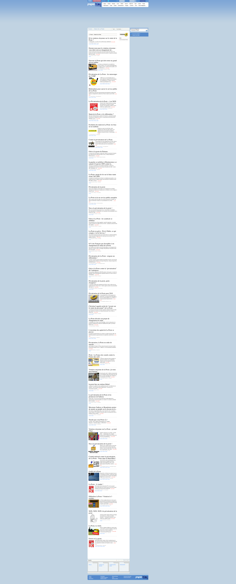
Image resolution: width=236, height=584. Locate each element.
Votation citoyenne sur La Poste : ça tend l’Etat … (103, 430)
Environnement (121, 5)
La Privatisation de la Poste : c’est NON (102, 101)
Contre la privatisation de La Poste (100, 139)
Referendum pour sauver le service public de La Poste (103, 90)
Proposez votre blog (135, 35)
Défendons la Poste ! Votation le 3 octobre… (100, 497)
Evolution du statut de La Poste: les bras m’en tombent (102, 125)
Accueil (90, 576)
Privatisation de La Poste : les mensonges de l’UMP (103, 75)
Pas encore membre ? (136, 33)
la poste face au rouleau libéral (99, 384)
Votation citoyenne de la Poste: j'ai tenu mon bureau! (102, 370)
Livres (118, 3)
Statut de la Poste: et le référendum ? (101, 114)
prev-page (124, 560)
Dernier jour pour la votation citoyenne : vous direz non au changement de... (102, 49)
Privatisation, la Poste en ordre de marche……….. (100, 343)
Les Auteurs (119, 29)
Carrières (131, 5)
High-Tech (131, 3)
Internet (126, 3)
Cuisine (115, 5)
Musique (113, 3)
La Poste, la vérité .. (95, 526)
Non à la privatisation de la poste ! (100, 443)
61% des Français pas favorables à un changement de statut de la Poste (101, 244)
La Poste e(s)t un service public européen (103, 197)
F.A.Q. (113, 577)
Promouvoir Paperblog (127, 576)
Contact (90, 577)
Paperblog (94, 5)
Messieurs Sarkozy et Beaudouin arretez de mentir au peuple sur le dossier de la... (103, 408)
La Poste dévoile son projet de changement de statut (99, 319)
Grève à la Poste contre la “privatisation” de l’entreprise (103, 269)
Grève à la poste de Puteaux (98, 151)
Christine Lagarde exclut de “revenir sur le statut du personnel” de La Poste (102, 307)
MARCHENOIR (122, 564)
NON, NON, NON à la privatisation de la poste (103, 512)
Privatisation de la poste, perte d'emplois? (99, 282)
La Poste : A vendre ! (96, 484)
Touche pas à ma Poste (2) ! (98, 419)
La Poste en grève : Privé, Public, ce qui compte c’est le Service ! (102, 232)
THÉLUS (90, 564)
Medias (122, 3)
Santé (111, 5)
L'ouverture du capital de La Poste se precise (101, 331)
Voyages (126, 5)
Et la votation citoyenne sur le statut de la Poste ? (103, 39)
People (144, 3)
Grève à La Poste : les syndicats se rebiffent (100, 219)
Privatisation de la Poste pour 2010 (101, 293)
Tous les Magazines (142, 5)
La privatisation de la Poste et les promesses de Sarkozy (100, 396)
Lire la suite (113, 41)
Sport (136, 3)
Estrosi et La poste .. (95, 538)
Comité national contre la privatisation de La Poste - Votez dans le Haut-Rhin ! (102, 457)
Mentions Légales (103, 578)
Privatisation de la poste (97, 187)
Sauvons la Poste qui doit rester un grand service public (103, 61)
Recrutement (91, 578)
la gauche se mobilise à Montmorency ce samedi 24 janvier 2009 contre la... (103, 163)
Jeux (114, 29)
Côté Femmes (105, 5)
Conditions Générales (104, 577)
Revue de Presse (115, 576)
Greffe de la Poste (95, 471)
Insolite (139, 3)
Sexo (136, 5)
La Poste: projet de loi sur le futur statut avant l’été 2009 (102, 175)
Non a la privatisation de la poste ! (100, 208)
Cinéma (109, 3)
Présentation (102, 576)
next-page (127, 560)
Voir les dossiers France (124, 39)
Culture (104, 3)
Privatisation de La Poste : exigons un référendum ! (102, 257)
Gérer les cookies (115, 578)
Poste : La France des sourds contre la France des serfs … (102, 356)
